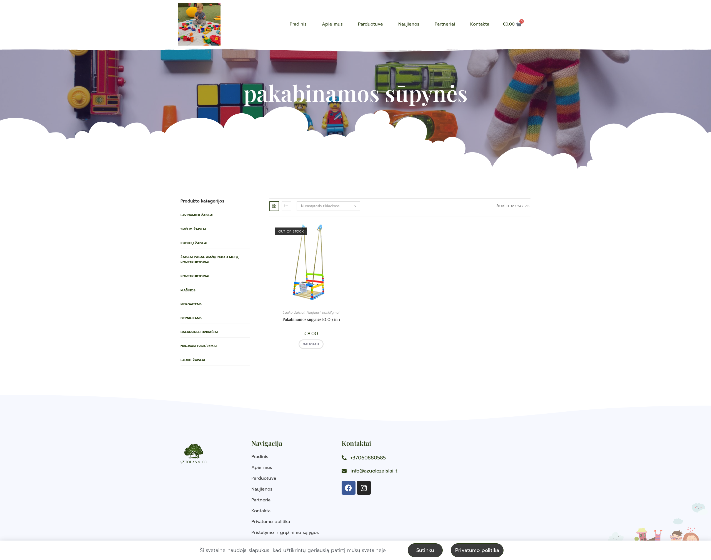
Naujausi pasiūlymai (199, 345)
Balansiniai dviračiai (199, 331)
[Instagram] (364, 488)
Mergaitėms (191, 304)
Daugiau (311, 344)
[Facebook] (349, 488)
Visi (527, 206)
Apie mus (332, 24)
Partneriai (445, 24)
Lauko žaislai (193, 360)
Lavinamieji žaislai (197, 215)
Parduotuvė (370, 24)
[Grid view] (274, 206)
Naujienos (408, 24)
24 (519, 206)
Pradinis (298, 24)
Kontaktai (480, 24)
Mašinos (188, 290)
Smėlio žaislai (193, 229)
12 (512, 206)
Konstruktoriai (195, 276)
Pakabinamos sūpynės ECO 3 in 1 (311, 319)
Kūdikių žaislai (194, 243)
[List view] (286, 206)
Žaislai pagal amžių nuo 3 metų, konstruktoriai (210, 259)
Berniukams (191, 318)
